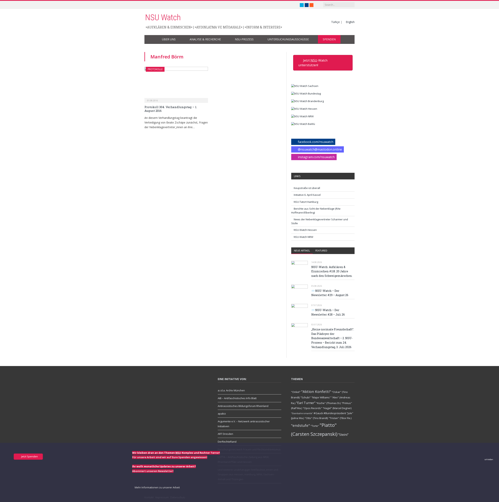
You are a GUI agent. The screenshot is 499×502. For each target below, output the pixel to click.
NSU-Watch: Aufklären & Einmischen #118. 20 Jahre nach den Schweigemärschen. (331, 271)
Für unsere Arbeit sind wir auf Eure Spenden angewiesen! (169, 457)
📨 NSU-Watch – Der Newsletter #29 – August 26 (329, 293)
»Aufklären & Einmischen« (169, 27)
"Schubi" (305, 397)
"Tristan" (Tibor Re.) (340, 418)
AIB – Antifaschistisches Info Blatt (237, 398)
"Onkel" (296, 392)
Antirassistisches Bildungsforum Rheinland (243, 406)
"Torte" (315, 426)
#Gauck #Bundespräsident (330, 413)
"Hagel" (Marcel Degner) (337, 408)
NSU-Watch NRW (303, 237)
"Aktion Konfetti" (316, 391)
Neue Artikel (302, 250)
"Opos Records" (312, 408)
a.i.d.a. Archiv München (231, 390)
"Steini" (343, 434)
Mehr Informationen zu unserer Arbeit (157, 487)
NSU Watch (163, 17)
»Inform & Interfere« (263, 27)
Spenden (329, 39)
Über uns (169, 39)
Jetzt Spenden (29, 456)
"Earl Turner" (305, 403)
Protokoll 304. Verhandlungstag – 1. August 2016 (170, 109)
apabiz (222, 413)
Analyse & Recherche (205, 39)
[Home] (150, 39)
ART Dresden (225, 434)
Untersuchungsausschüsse (288, 39)
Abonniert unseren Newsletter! (152, 471)
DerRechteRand (227, 441)
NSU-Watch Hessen (305, 230)
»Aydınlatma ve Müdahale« (218, 27)
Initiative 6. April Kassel (307, 195)
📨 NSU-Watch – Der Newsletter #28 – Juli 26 (328, 312)
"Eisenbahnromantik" (302, 413)
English (350, 22)
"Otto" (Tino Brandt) (316, 418)
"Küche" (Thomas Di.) (328, 403)
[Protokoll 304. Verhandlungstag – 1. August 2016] (176, 83)
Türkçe (335, 22)
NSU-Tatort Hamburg (306, 202)
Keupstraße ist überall (307, 188)
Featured (321, 250)
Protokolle (155, 69)
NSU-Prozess (244, 39)
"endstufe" (300, 425)
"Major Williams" (321, 397)
